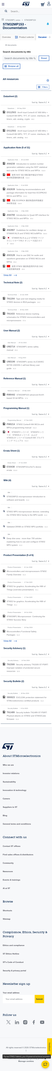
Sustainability (9, 782)
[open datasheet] (4, 112)
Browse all (13, 66)
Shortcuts (7, 910)
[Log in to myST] (49, 4)
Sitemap (6, 919)
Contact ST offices (11, 846)
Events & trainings (11, 880)
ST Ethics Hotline (11, 954)
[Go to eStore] (43, 4)
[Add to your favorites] (47, 81)
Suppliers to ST (10, 807)
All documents (11, 45)
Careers (6, 799)
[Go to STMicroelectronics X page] (9, 1023)
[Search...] (6, 11)
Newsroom (8, 871)
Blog (5, 815)
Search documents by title (17, 52)
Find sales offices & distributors (18, 854)
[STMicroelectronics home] (26, 4)
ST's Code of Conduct (13, 962)
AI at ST (6, 888)
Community (8, 863)
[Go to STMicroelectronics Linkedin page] (17, 1023)
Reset (44, 58)
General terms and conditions (17, 824)
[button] (3, 4)
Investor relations (11, 773)
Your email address (11, 993)
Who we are (8, 765)
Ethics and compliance (13, 945)
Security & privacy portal (14, 970)
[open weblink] (4, 496)
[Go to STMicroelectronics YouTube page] (42, 1023)
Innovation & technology (14, 790)
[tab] (6, 37)
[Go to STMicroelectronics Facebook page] (33, 1023)
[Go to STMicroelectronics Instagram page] (25, 1023)
